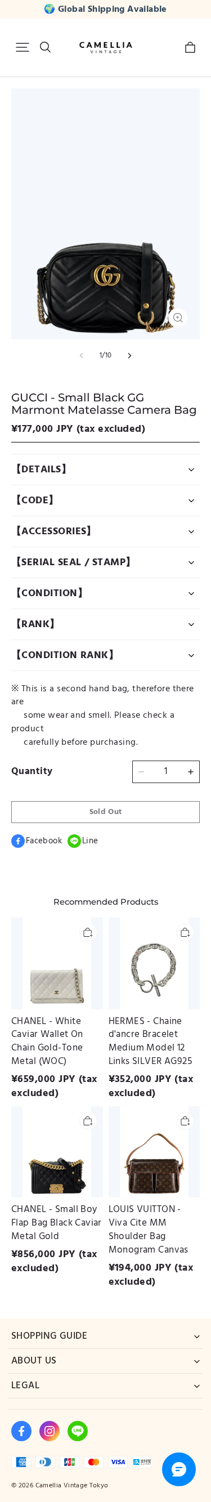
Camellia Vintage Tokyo (72, 1485)
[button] (22, 47)
